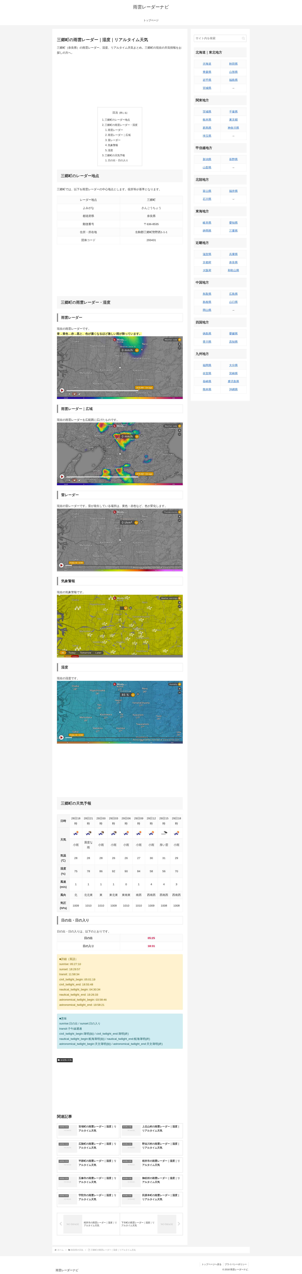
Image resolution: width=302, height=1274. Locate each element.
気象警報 (113, 145)
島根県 (207, 302)
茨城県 (207, 111)
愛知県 (233, 222)
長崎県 (207, 381)
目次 (115, 112)
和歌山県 (233, 270)
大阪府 (207, 270)
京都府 (207, 262)
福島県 (233, 80)
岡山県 (207, 310)
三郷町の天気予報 (115, 155)
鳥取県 (207, 293)
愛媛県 (233, 333)
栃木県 (207, 119)
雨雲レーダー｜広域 (119, 134)
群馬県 (207, 127)
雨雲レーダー (115, 129)
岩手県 (207, 80)
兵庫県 (233, 254)
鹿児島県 (233, 381)
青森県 (207, 72)
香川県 (207, 341)
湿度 (110, 150)
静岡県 (207, 230)
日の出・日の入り (118, 160)
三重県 (233, 230)
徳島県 (207, 333)
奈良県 (233, 262)
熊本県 (207, 389)
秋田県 (233, 63)
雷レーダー (114, 140)
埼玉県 (207, 135)
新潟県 (207, 159)
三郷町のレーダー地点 (117, 119)
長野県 (233, 159)
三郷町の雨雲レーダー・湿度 (121, 124)
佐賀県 (207, 373)
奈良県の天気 (66, 1060)
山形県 (233, 72)
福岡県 (207, 365)
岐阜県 (207, 222)
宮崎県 (233, 373)
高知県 (233, 341)
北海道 (207, 63)
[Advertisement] (120, 81)
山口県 (233, 302)
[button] (243, 38)
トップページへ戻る (211, 1264)
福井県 (233, 191)
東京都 (233, 119)
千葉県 (233, 111)
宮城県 (207, 88)
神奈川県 (233, 127)
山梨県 (207, 167)
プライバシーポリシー (236, 1264)
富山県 (207, 191)
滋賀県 (207, 254)
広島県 (233, 293)
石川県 (207, 199)
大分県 (233, 365)
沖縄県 (233, 389)
